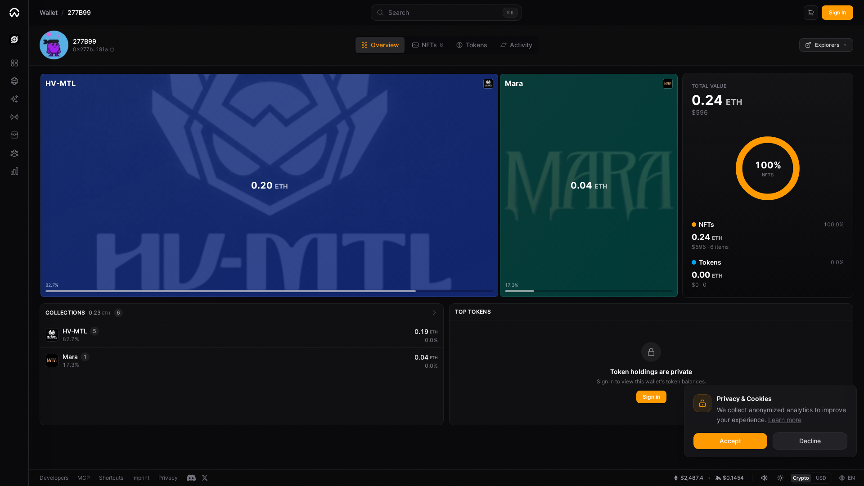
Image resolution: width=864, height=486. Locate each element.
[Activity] (14, 117)
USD (821, 478)
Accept (730, 441)
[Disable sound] (764, 478)
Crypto (801, 478)
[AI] (14, 99)
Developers (54, 477)
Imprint (140, 477)
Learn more (784, 419)
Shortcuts (111, 477)
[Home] (14, 12)
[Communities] (14, 153)
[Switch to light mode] (780, 478)
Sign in (651, 396)
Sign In (837, 12)
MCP (83, 477)
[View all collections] (434, 312)
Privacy (168, 477)
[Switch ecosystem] (14, 40)
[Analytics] (14, 171)
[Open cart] (811, 12)
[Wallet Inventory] (14, 135)
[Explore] (14, 81)
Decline (810, 441)
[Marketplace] (14, 63)
